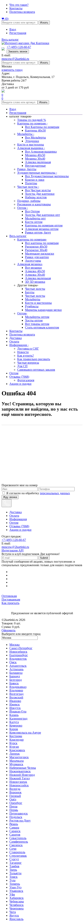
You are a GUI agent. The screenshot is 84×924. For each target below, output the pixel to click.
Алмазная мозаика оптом (41, 229)
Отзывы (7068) (19, 376)
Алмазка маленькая (38, 162)
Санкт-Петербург (20, 648)
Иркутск (15, 708)
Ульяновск (16, 891)
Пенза (13, 806)
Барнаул (14, 676)
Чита (12, 912)
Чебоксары (16, 901)
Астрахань (16, 669)
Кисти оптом (33, 222)
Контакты (15, 8)
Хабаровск (16, 898)
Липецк (14, 753)
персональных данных (55, 493)
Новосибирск (18, 651)
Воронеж (15, 792)
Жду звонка (10, 497)
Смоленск (16, 845)
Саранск (15, 831)
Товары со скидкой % (31, 120)
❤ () (5, 18)
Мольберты (25, 134)
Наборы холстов (36, 197)
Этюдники (32, 141)
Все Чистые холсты (38, 190)
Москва (14, 644)
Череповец (16, 908)
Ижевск (14, 704)
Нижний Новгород (22, 774)
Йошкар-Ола (17, 711)
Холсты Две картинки (40, 193)
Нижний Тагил (19, 778)
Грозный (15, 796)
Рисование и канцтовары (34, 204)
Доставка (15, 338)
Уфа (12, 894)
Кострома (15, 736)
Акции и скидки (20, 383)
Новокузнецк (18, 781)
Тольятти (15, 873)
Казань (14, 715)
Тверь (13, 869)
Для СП (22, 366)
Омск (13, 662)
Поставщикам (11, 599)
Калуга (14, 722)
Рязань (13, 824)
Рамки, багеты (26, 169)
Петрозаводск (18, 813)
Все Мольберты (35, 137)
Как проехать (10, 603)
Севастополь (17, 838)
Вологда (14, 789)
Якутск (14, 915)
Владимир (16, 690)
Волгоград (16, 694)
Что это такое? (19, 4)
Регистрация (17, 33)
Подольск (15, 817)
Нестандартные (35, 165)
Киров (13, 729)
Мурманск (16, 764)
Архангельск (18, 665)
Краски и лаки (34, 179)
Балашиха (15, 672)
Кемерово (15, 725)
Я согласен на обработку (38, 493)
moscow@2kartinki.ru (15, 58)
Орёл (12, 799)
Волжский (16, 697)
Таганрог (15, 862)
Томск (13, 876)
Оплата (14, 341)
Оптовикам (9, 596)
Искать (44, 22)
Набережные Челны (22, 767)
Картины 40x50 (35, 130)
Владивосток (18, 658)
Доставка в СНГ (28, 348)
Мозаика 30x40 (35, 158)
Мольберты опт (35, 218)
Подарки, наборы (28, 200)
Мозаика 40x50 (35, 155)
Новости (23, 352)
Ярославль (16, 919)
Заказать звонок (17, 51)
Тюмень (14, 884)
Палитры (31, 183)
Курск (13, 743)
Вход (12, 29)
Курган (14, 746)
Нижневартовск (20, 771)
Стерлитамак (18, 855)
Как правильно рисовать (33, 359)
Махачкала (16, 760)
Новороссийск (19, 785)
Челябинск (16, 905)
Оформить (8, 630)
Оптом (22, 208)
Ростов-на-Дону (20, 820)
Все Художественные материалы (47, 176)
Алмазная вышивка (31, 148)
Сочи (12, 848)
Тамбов (14, 866)
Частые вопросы (28, 362)
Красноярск (17, 750)
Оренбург (15, 803)
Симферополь (18, 841)
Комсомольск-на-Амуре (25, 732)
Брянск (14, 683)
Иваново (15, 701)
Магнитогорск (19, 757)
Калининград (18, 718)
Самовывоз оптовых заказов (36, 369)
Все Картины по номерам (42, 127)
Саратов (14, 834)
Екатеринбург (18, 655)
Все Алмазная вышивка (41, 151)
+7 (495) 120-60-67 (19, 47)
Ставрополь (17, 852)
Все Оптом (32, 211)
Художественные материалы (37, 172)
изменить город (12, 70)
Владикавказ (17, 687)
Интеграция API (12, 550)
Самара (14, 827)
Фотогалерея (25, 380)
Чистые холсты (28, 186)
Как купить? (25, 355)
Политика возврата (22, 11)
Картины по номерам (32, 123)
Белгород (15, 679)
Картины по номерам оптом (44, 225)
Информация (19, 345)
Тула (12, 880)
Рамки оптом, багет (38, 232)
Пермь (13, 810)
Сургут (14, 859)
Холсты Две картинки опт (42, 215)
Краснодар (16, 739)
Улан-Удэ (15, 887)
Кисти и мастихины (30, 144)
